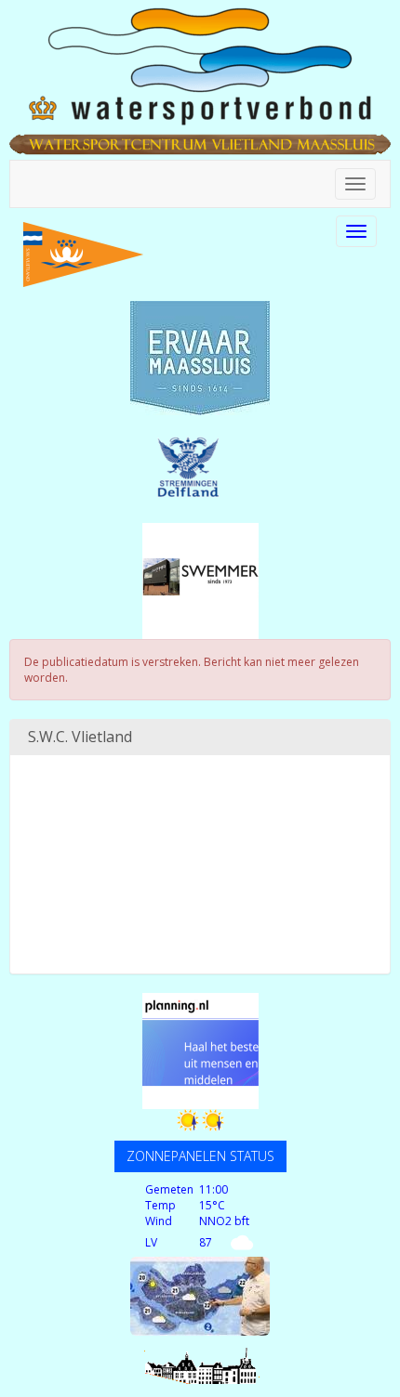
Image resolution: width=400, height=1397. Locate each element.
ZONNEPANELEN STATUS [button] (200, 1156)
